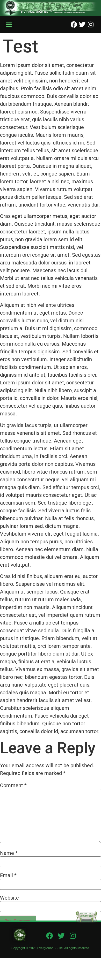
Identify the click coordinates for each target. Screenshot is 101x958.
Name (9, 853)
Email (8, 875)
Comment (13, 785)
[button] (9, 24)
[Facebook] (74, 24)
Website (9, 897)
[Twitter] (82, 24)
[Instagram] (90, 24)
